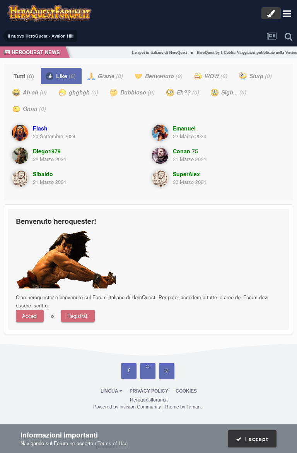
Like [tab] (65, 76)
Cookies (186, 391)
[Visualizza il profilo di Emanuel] (160, 132)
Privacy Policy (149, 391)
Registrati (78, 315)
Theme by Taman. (183, 407)
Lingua (110, 391)
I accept (255, 439)
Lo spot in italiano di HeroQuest (156, 52)
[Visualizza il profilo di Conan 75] (160, 155)
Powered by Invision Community (127, 407)
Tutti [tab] (24, 76)
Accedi (30, 315)
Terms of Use (112, 443)
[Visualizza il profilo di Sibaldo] (20, 178)
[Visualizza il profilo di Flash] (20, 132)
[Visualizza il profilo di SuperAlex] (160, 178)
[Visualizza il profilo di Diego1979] (20, 155)
